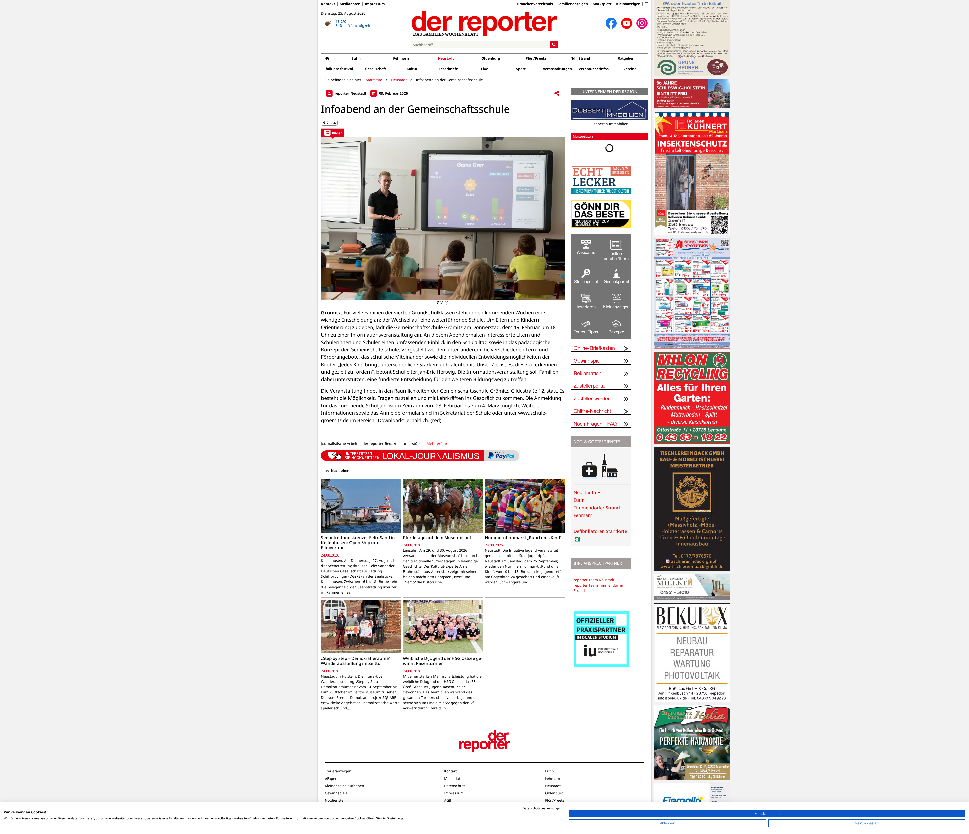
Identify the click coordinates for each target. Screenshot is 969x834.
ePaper (331, 778)
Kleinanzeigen (628, 4)
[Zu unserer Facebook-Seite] (611, 23)
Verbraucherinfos (594, 68)
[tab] (332, 132)
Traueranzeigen (338, 771)
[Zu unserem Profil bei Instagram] (642, 23)
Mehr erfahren (439, 443)
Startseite (374, 79)
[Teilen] (557, 93)
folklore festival (339, 68)
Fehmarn (401, 58)
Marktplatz (602, 4)
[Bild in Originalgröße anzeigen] (443, 218)
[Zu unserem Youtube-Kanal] (626, 23)
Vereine (629, 68)
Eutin (356, 58)
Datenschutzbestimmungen (542, 808)
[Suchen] (554, 44)
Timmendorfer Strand (597, 508)
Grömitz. (329, 122)
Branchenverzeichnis (535, 4)
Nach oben (339, 470)
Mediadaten (350, 4)
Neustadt (446, 58)
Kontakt (328, 4)
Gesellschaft (375, 68)
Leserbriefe (448, 68)
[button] (646, 4)
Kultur (412, 68)
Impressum (375, 4)
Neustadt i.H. (588, 492)
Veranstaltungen (557, 68)
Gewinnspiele (336, 793)
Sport (521, 68)
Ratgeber (626, 58)
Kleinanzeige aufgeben (344, 785)
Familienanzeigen (572, 4)
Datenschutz (454, 785)
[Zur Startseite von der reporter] (484, 23)
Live (484, 68)
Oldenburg (490, 58)
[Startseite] (327, 58)
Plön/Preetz (536, 58)
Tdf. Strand (580, 58)
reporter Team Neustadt (594, 579)
